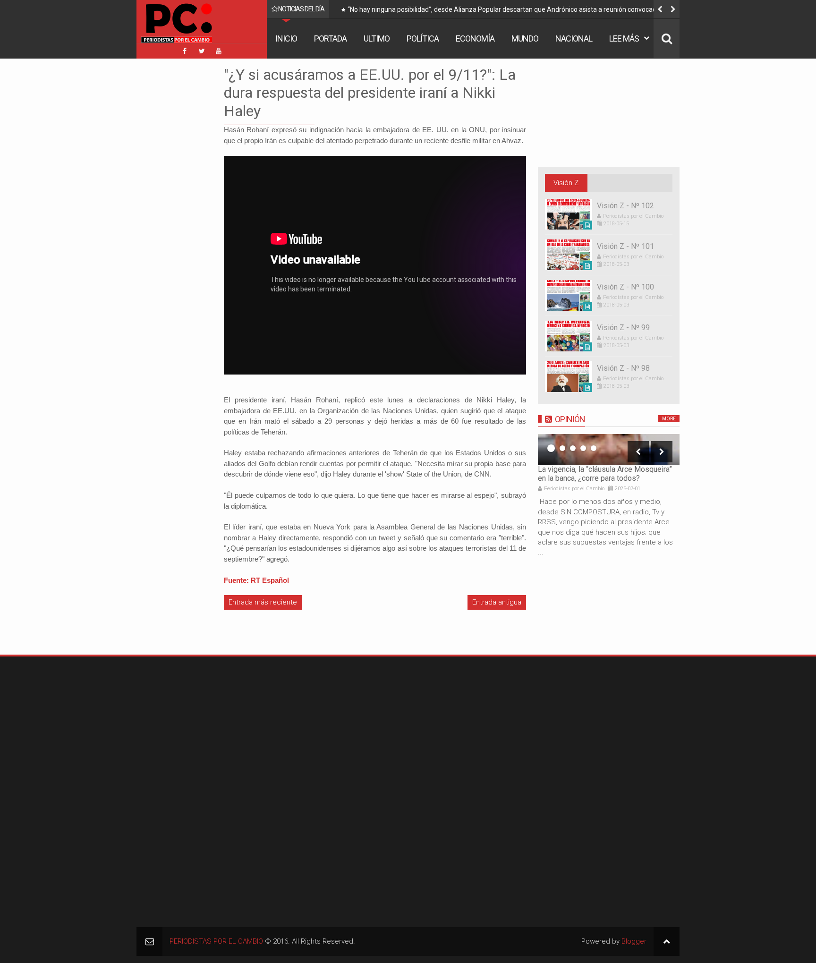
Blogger (633, 941)
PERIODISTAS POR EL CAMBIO (216, 941)
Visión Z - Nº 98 (623, 368)
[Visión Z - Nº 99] (568, 336)
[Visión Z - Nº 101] (568, 254)
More (669, 418)
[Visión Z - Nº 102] (568, 214)
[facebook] (184, 51)
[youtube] (218, 51)
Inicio (286, 38)
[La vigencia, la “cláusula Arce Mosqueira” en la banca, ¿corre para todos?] (609, 449)
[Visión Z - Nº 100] (568, 295)
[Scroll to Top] (667, 941)
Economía (475, 38)
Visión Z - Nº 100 (625, 286)
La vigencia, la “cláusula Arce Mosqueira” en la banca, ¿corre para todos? (605, 474)
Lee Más (624, 38)
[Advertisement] (164, 207)
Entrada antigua (496, 602)
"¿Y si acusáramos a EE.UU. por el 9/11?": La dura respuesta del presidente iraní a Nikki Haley (370, 93)
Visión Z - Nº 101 (625, 246)
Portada (330, 38)
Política (423, 38)
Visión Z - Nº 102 (625, 205)
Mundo (524, 38)
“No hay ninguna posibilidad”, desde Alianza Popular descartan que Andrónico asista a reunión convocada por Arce (510, 11)
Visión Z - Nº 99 (623, 327)
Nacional (573, 38)
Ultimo (377, 38)
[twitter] (201, 51)
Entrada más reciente (263, 602)
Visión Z (565, 183)
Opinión (570, 419)
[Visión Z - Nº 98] (568, 376)
